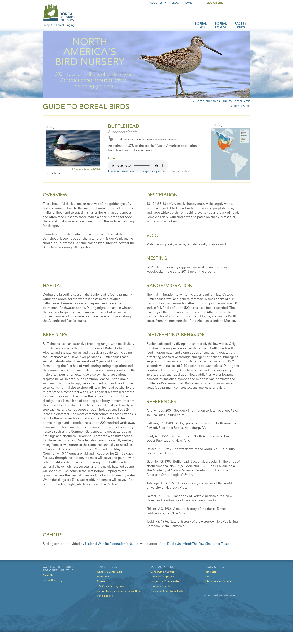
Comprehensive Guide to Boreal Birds (119, 590)
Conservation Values (162, 571)
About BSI (156, 2)
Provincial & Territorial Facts (166, 590)
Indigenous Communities (164, 581)
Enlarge (51, 127)
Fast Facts (210, 571)
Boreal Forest (221, 25)
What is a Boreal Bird (109, 571)
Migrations (103, 576)
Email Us (48, 575)
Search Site (215, 2)
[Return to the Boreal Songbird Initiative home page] (59, 11)
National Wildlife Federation (105, 544)
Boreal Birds (201, 25)
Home (188, 2)
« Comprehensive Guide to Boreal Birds (221, 101)
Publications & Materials (218, 581)
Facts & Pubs (241, 25)
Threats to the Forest (163, 586)
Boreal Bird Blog (52, 580)
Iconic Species (105, 595)
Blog (175, 2)
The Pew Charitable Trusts (210, 544)
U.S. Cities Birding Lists (110, 586)
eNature (133, 544)
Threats (101, 581)
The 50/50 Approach (162, 576)
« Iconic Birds (240, 106)
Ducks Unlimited (179, 544)
